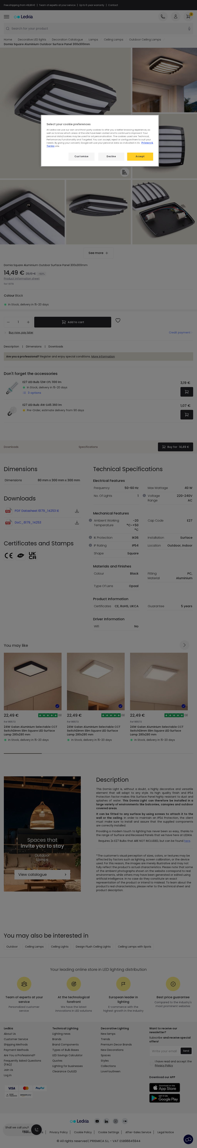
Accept (140, 156)
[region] (100, 141)
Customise (81, 156)
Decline (111, 156)
